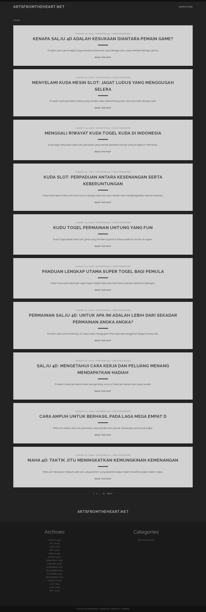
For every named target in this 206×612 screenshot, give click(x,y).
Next (110, 494)
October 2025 (54, 574)
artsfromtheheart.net (39, 7)
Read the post (103, 57)
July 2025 (54, 584)
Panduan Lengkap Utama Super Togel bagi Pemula (103, 271)
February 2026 (54, 560)
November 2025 (54, 570)
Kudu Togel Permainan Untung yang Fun (103, 227)
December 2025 (54, 567)
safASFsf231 (103, 34)
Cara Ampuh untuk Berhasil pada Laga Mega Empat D (103, 416)
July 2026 (54, 543)
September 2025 (54, 577)
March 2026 (54, 557)
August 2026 (54, 540)
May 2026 (54, 550)
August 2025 (54, 581)
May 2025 (54, 591)
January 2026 (54, 564)
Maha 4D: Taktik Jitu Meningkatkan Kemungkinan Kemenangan (103, 460)
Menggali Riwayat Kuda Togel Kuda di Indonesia (103, 133)
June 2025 (54, 587)
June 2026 (54, 547)
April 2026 (54, 554)
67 (104, 494)
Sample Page (186, 7)
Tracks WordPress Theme (91, 609)
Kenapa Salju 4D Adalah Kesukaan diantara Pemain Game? (103, 38)
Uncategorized (122, 34)
